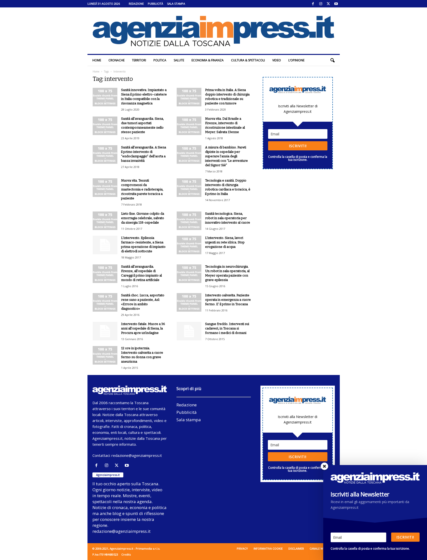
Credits (126, 554)
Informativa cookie (268, 548)
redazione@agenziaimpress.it (136, 455)
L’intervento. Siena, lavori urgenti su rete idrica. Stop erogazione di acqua (225, 242)
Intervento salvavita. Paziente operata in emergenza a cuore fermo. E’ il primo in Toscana (228, 299)
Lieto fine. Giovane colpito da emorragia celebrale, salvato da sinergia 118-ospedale (142, 218)
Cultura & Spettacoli (248, 60)
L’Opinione (296, 60)
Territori (139, 60)
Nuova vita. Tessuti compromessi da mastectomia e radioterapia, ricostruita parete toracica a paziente (142, 189)
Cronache (116, 60)
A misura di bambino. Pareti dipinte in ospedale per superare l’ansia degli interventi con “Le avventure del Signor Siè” (226, 156)
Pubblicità (155, 3)
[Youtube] (336, 3)
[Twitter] (328, 3)
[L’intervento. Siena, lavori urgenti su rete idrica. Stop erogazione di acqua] (189, 245)
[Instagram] (321, 3)
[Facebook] (313, 3)
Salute (179, 60)
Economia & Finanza (208, 60)
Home (96, 60)
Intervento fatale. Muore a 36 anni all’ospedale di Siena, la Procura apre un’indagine (143, 328)
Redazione (136, 3)
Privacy (242, 548)
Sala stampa (176, 3)
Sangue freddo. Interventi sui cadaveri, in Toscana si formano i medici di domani (227, 328)
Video (276, 60)
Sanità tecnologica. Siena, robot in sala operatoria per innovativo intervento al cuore (227, 218)
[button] (332, 60)
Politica (159, 60)
